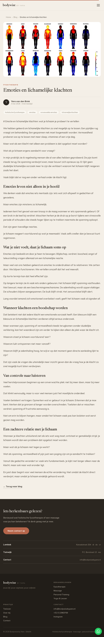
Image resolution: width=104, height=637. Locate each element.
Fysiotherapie (59, 586)
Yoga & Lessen (60, 598)
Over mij (6, 613)
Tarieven (7, 609)
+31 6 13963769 (61, 613)
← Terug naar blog (12, 486)
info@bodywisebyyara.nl (64, 609)
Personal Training (61, 594)
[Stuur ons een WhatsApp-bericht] (98, 631)
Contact (6, 620)
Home (8, 17)
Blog (15, 17)
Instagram (58, 616)
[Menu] (98, 5)
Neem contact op (16, 531)
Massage (58, 590)
